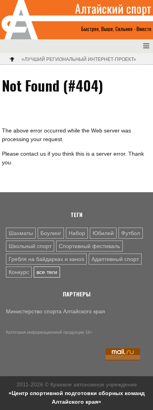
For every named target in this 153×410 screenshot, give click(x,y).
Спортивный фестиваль (89, 246)
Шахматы (21, 233)
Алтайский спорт (113, 8)
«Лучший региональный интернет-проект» (79, 59)
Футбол (130, 233)
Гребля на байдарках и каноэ (46, 259)
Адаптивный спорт (115, 259)
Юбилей (103, 233)
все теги (46, 272)
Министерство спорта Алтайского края (55, 311)
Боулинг (50, 233)
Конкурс (19, 272)
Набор (77, 233)
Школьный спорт (30, 246)
